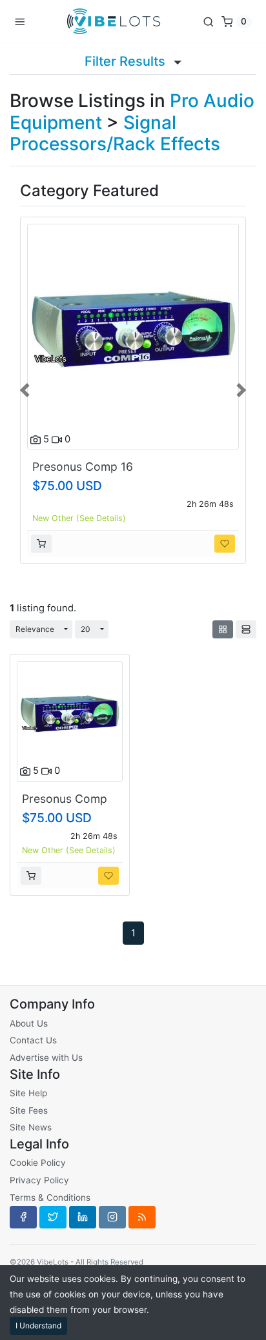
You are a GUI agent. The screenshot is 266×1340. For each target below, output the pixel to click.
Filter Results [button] (127, 61)
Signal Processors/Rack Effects (115, 133)
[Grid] (222, 629)
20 (85, 629)
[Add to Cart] (41, 544)
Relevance (34, 629)
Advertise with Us (46, 1057)
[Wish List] (224, 544)
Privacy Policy (39, 1180)
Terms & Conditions (50, 1197)
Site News (31, 1127)
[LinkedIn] (82, 1217)
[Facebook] (23, 1217)
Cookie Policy (38, 1163)
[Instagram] (112, 1217)
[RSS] (142, 1217)
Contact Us (33, 1040)
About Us (29, 1023)
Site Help (28, 1093)
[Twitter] (52, 1217)
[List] (246, 629)
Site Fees (29, 1110)
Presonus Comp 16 (82, 466)
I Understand (38, 1325)
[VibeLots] (113, 21)
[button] (26, 389)
